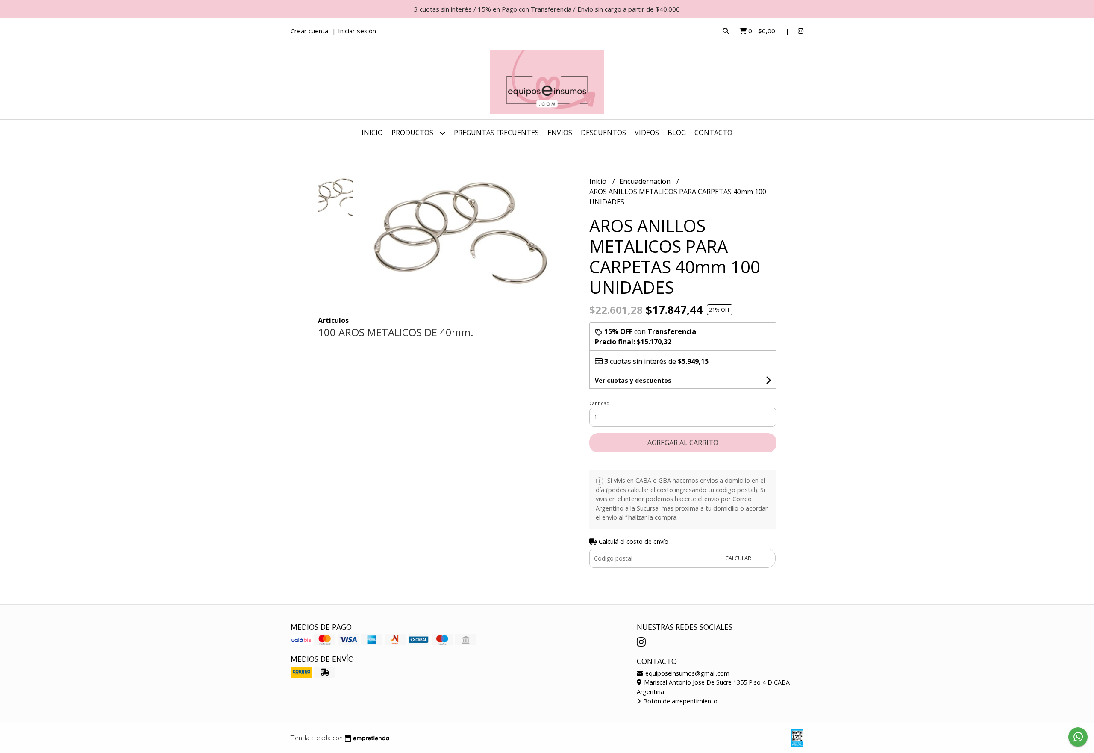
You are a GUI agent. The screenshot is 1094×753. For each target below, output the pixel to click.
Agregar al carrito (682, 442)
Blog (677, 132)
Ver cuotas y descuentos (633, 380)
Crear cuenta (309, 31)
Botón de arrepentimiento (679, 701)
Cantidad (599, 403)
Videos (647, 132)
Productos (413, 132)
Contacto (713, 132)
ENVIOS (559, 132)
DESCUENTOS (603, 132)
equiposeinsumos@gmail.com (686, 673)
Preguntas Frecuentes (496, 132)
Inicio (372, 132)
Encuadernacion (645, 181)
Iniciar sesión (357, 31)
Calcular (738, 558)
